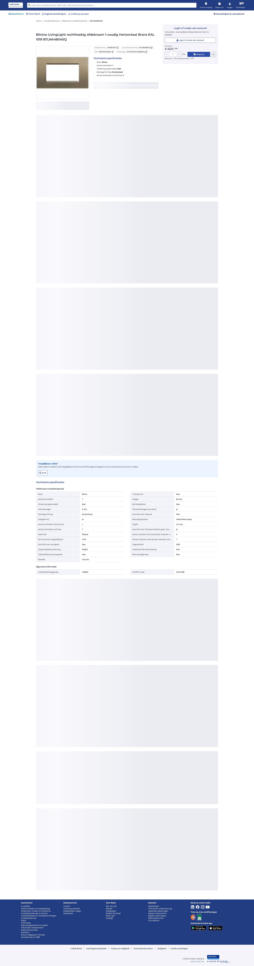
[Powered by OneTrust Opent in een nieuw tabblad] (159, 189)
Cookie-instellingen (99, 171)
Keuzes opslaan (98, 181)
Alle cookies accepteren (156, 181)
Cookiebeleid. (99, 138)
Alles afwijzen (136, 181)
